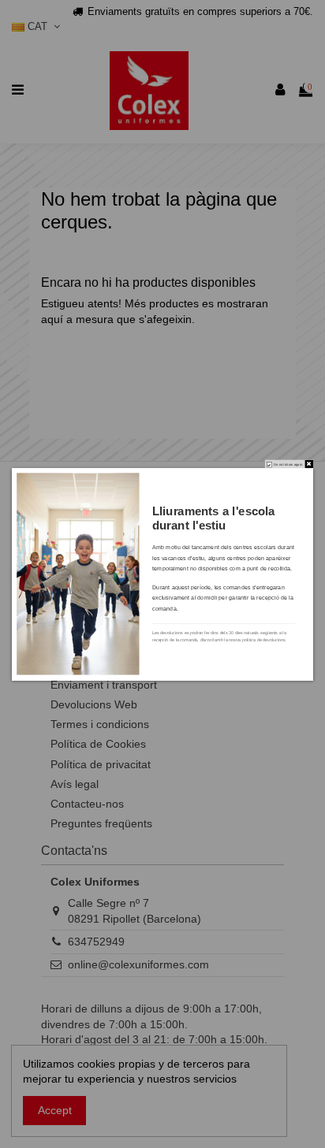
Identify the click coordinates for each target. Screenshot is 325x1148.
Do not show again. (288, 464)
